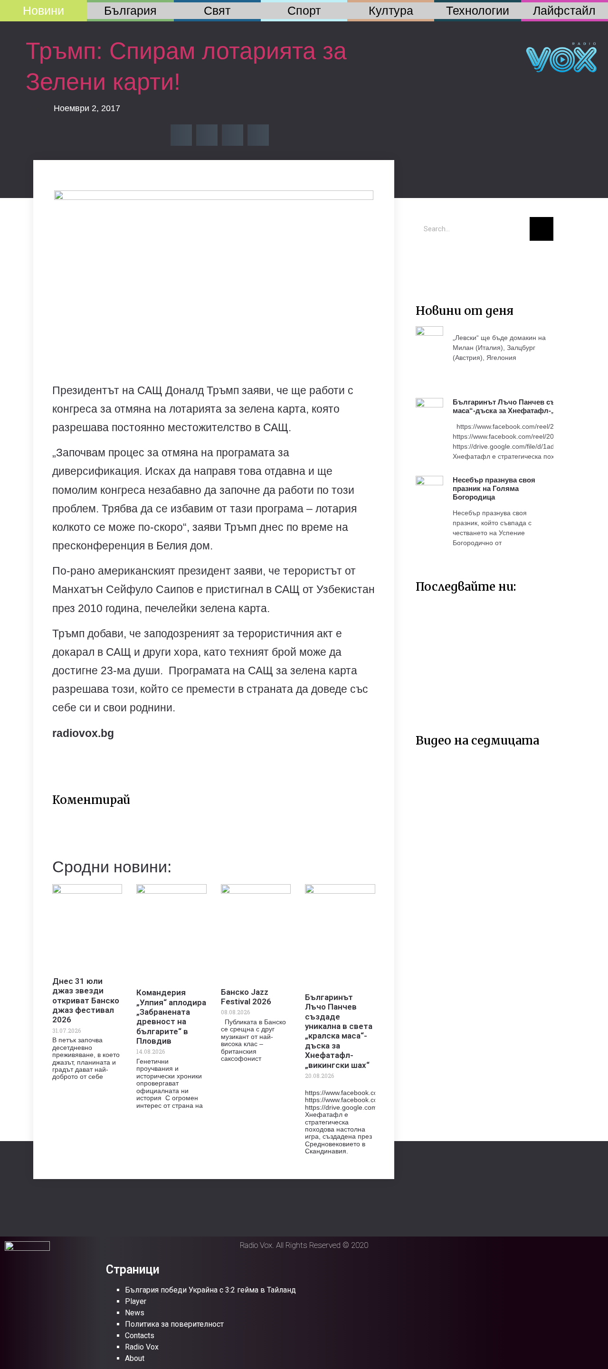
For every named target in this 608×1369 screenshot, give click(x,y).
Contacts (139, 1335)
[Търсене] (541, 229)
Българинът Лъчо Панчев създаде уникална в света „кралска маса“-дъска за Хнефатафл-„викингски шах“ (338, 1031)
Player (135, 1301)
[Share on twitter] (207, 135)
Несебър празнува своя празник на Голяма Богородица (494, 488)
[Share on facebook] (181, 135)
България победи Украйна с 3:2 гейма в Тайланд (210, 1289)
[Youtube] (456, 262)
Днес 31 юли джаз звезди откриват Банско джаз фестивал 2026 (85, 1000)
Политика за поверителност (174, 1324)
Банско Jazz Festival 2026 (246, 996)
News (134, 1312)
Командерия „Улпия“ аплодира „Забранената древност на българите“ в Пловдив (171, 1017)
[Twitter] (427, 262)
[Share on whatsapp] (258, 135)
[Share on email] (232, 135)
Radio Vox (142, 1346)
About (134, 1358)
